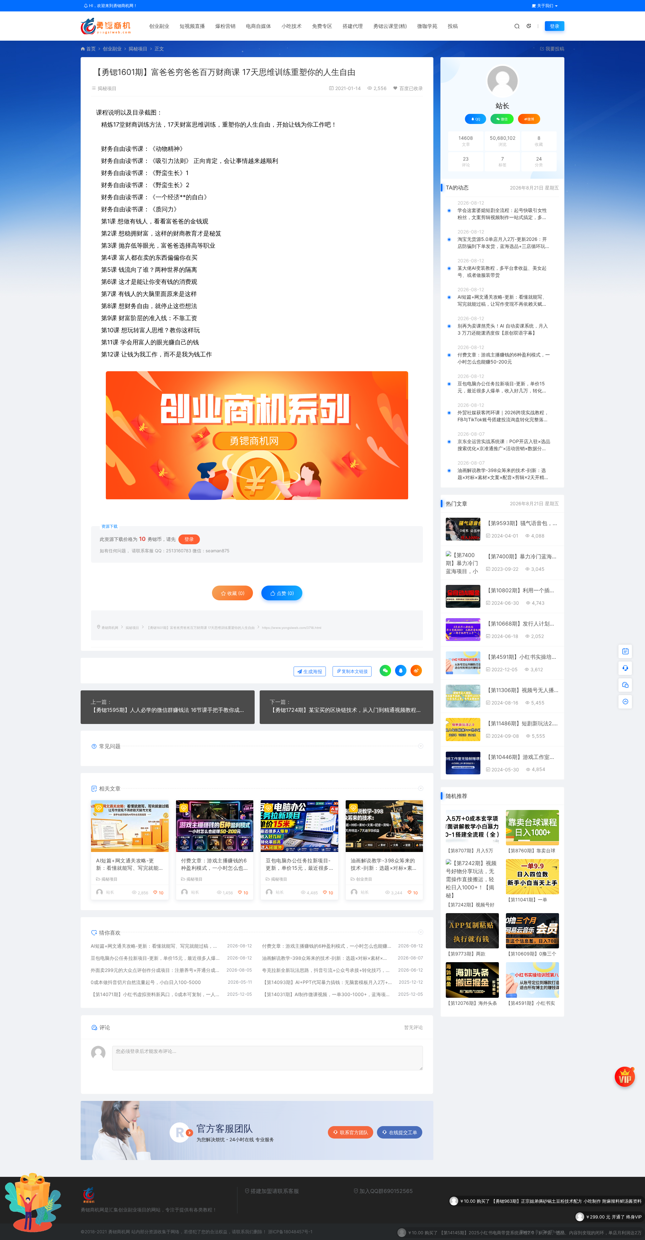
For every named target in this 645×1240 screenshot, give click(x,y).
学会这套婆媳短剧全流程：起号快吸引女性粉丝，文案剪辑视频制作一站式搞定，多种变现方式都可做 (502, 214)
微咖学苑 (427, 26)
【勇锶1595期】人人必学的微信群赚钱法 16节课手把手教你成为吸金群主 (168, 710)
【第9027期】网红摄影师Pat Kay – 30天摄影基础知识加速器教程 (578, 1229)
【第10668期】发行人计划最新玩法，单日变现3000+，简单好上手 (522, 623)
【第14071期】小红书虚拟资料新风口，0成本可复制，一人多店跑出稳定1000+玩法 (155, 994)
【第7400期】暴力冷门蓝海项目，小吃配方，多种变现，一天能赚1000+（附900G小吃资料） (522, 556)
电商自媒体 (258, 26)
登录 (554, 26)
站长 (110, 892)
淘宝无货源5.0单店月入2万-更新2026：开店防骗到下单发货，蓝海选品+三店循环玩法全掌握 (504, 243)
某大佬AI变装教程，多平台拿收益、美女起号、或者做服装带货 (502, 271)
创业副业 (159, 26)
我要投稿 (554, 48)
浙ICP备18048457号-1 (290, 1231)
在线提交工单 (403, 1132)
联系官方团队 (354, 1132)
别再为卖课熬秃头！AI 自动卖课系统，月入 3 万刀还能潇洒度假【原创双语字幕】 (503, 329)
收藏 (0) (235, 593)
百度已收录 (411, 88)
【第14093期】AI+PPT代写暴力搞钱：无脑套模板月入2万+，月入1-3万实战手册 (327, 982)
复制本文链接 (355, 671)
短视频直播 (192, 26)
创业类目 (364, 879)
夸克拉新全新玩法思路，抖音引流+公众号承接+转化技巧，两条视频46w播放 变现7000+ (327, 970)
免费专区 (322, 26)
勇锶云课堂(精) (390, 26)
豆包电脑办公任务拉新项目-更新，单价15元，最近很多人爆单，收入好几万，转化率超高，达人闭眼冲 (298, 864)
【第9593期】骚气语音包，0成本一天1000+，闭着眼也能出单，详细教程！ (522, 523)
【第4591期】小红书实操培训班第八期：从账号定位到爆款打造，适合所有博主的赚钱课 (522, 656)
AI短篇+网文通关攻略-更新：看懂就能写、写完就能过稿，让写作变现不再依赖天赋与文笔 (127, 864)
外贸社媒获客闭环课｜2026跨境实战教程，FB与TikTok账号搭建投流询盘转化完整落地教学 (503, 416)
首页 (91, 48)
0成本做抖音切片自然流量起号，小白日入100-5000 (146, 982)
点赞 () (284, 593)
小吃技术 (292, 26)
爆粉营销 (225, 26)
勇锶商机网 (109, 628)
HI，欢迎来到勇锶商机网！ (112, 5)
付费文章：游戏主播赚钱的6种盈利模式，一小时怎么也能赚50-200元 (214, 864)
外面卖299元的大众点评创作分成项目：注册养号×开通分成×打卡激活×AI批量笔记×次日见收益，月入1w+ (155, 970)
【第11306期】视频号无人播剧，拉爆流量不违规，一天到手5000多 (522, 690)
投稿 (453, 26)
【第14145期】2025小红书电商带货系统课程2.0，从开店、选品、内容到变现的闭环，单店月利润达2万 (540, 1213)
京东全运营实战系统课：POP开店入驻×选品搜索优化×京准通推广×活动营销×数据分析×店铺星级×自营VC (504, 445)
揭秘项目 (138, 48)
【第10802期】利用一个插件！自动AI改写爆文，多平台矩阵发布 (522, 590)
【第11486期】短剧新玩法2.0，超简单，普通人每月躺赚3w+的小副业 (522, 723)
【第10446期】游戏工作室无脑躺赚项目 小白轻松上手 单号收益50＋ (522, 757)
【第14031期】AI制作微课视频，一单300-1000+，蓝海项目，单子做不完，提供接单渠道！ (327, 994)
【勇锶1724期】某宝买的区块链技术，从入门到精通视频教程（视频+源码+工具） (347, 710)
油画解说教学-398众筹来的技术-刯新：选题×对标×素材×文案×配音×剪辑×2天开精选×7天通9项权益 (384, 864)
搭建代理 (353, 26)
